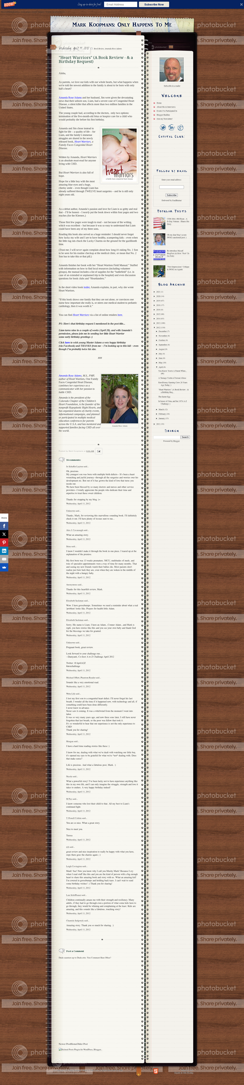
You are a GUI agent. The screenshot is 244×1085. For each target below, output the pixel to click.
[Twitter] (163, 130)
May (161, 362)
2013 (158, 323)
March (161, 409)
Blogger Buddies (163, 114)
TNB (120, 1070)
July (161, 353)
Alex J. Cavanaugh (74, 530)
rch (67, 846)
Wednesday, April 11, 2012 (78, 503)
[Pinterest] (4, 542)
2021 (158, 291)
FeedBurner (177, 200)
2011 (158, 424)
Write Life (70, 693)
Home (74, 1043)
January (162, 418)
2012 (158, 327)
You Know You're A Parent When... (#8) (172, 372)
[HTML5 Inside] (156, 1071)
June (161, 358)
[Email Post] (98, 451)
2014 (158, 318)
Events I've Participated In (167, 110)
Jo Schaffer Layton (74, 466)
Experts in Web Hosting (183, 1072)
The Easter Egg (164, 396)
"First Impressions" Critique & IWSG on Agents (178, 268)
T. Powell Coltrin (73, 818)
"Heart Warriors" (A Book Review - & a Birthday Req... (173, 390)
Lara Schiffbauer (73, 895)
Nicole (69, 776)
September (163, 344)
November (163, 335)
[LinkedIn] (171, 130)
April (161, 367)
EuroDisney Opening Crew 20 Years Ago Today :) (172, 383)
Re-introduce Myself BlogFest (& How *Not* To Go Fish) (178, 253)
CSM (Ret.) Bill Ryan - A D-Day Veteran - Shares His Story (178, 221)
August (162, 349)
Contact (171, 47)
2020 (158, 296)
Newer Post (65, 1043)
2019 (158, 300)
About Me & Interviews (166, 106)
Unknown (70, 510)
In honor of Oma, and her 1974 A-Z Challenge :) (172, 402)
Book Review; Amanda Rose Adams (108, 48)
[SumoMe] (4, 567)
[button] (90, 4)
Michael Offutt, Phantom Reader (80, 677)
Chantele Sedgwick (75, 920)
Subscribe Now (154, 4)
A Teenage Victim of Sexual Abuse (172, 378)
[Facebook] (4, 526)
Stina (68, 546)
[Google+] (180, 130)
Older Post (82, 1043)
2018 (158, 305)
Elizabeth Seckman (74, 600)
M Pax (69, 798)
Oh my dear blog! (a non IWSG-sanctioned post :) (177, 236)
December (163, 331)
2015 (158, 314)
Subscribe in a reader (172, 85)
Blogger (176, 441)
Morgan (69, 741)
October (162, 340)
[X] (4, 534)
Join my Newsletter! (165, 118)
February (162, 413)
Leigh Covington (74, 866)
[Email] (4, 559)
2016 (158, 309)
